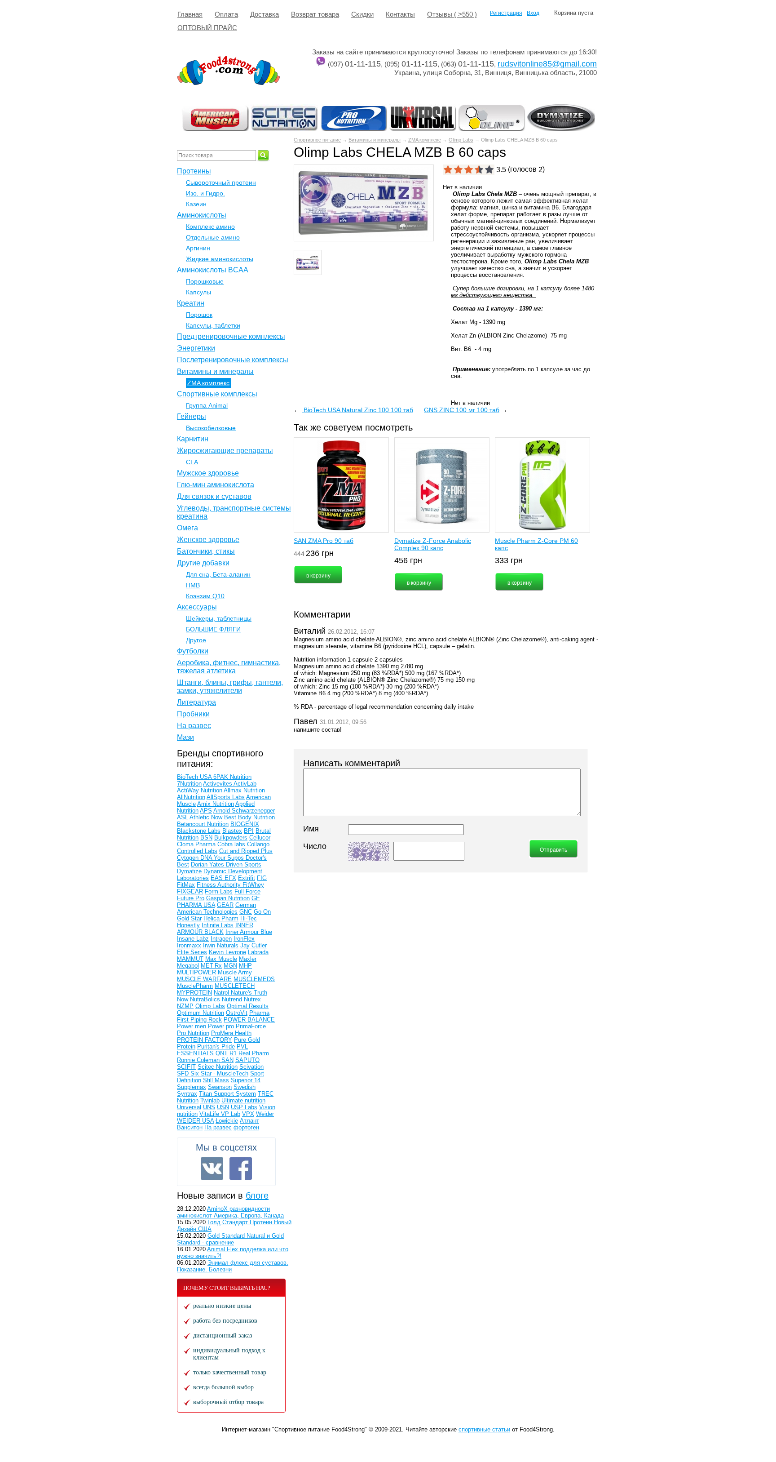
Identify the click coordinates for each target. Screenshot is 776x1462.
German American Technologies (216, 908)
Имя (311, 828)
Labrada (258, 952)
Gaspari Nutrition (228, 898)
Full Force (247, 891)
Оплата (226, 14)
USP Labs (244, 1107)
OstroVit (236, 1012)
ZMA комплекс (424, 139)
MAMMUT (190, 958)
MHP (245, 965)
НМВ (193, 585)
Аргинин (198, 248)
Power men (191, 1026)
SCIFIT (186, 1066)
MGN (230, 965)
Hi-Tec (248, 918)
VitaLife (210, 1114)
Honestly (188, 925)
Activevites (218, 783)
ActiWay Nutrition (200, 790)
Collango (258, 844)
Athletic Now (206, 817)
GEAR (225, 905)
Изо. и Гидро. (205, 193)
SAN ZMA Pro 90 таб (323, 540)
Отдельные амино (213, 237)
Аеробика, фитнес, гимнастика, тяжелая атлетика (229, 667)
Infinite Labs (218, 925)
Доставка (264, 14)
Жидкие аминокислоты (219, 258)
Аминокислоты (201, 215)
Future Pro (190, 898)
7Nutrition (189, 783)
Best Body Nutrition (249, 817)
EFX (230, 878)
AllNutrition (191, 797)
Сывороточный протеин (221, 182)
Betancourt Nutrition (203, 824)
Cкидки (362, 14)
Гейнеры (191, 416)
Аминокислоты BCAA (212, 270)
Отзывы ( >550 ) (452, 14)
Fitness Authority (219, 884)
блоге (257, 1195)
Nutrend (233, 999)
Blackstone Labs (198, 830)
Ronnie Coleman (199, 1060)
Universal (189, 1107)
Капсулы (198, 292)
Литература (196, 702)
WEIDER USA (195, 1120)
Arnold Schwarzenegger (244, 810)
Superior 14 (245, 1080)
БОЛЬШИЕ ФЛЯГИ (213, 629)
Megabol (188, 965)
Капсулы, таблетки (213, 325)
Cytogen (188, 857)
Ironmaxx (189, 945)
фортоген (246, 1127)
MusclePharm (195, 985)
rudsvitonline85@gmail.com (547, 63)
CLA (192, 462)
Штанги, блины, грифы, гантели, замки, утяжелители (230, 686)
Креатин (190, 303)
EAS (218, 878)
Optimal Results (248, 1006)
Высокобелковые (211, 427)
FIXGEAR (190, 891)
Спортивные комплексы (217, 394)
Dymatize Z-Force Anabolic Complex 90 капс (432, 544)
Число (314, 846)
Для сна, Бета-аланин (218, 574)
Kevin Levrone (227, 952)
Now (182, 999)
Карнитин (192, 439)
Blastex (232, 830)
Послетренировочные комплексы (232, 360)
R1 (233, 1053)
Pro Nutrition (193, 1033)
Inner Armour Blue (248, 932)
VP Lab (230, 1114)
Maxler (247, 958)
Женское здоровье (208, 539)
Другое (196, 640)
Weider (265, 1114)
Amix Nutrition (215, 803)
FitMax (186, 884)
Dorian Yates (208, 864)
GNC (245, 911)
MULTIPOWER (196, 972)
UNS (209, 1107)
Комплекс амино (210, 226)
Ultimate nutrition (243, 1100)
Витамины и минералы (374, 139)
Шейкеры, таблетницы (218, 618)
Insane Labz (193, 938)
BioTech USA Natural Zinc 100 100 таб (357, 409)
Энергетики (196, 348)
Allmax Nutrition (244, 790)
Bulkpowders (230, 837)
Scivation (251, 1066)
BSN (206, 837)
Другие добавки (203, 563)
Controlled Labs (197, 851)
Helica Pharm (220, 918)
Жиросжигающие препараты (225, 450)
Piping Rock (206, 1019)
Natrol (222, 992)
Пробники (193, 714)
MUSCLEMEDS (254, 979)
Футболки (192, 651)
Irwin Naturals (220, 945)
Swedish (245, 1087)
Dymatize (189, 871)
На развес (194, 725)
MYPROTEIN (194, 992)
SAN (227, 1060)
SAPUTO (247, 1060)
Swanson (220, 1087)
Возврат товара (315, 14)
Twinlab (210, 1100)
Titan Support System (227, 1093)
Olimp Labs (461, 139)
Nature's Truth (249, 992)
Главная (190, 14)
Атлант (249, 1120)
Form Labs (219, 891)
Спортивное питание (317, 139)
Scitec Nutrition (218, 1066)
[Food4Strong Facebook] (240, 1168)
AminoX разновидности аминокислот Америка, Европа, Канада (230, 1212)
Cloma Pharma (196, 844)
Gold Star (189, 918)
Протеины (194, 171)
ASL (182, 817)
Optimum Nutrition (200, 1012)
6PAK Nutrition (232, 776)
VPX (248, 1114)
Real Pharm (253, 1053)
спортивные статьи (484, 1429)
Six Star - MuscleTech (219, 1073)
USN (223, 1107)
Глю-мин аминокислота (215, 485)
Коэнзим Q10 (205, 596)
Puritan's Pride (216, 1046)
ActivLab (245, 783)
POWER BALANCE (249, 1019)
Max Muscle (221, 958)
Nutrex (252, 999)
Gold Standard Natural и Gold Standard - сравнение (230, 1239)
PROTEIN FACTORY (204, 1039)
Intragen (221, 938)
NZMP (185, 1006)
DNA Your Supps (223, 857)
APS (206, 810)
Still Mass (216, 1080)
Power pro (221, 1026)
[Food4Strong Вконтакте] (212, 1168)
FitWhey (253, 884)
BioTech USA (195, 776)
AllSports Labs (226, 797)
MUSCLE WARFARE (204, 979)
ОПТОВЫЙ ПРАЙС (207, 27)
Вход (533, 13)
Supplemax (191, 1087)
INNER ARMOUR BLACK (215, 928)
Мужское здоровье (208, 473)
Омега (187, 528)
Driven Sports (243, 864)
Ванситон (190, 1127)
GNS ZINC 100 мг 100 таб (461, 409)
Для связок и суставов (214, 496)
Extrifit (246, 878)
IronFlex (244, 938)
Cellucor (259, 837)
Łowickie (227, 1120)
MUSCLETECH (235, 985)
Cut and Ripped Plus (246, 851)
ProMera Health (231, 1033)
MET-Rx (211, 965)
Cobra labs (231, 844)
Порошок (199, 314)
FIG (262, 878)
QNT (222, 1053)
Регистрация (506, 13)
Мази (185, 737)
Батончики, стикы (206, 551)
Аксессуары (197, 607)
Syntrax (187, 1093)
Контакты (400, 14)
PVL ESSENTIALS (212, 1050)
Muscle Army (235, 972)
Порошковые (205, 281)
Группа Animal (207, 405)
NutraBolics (205, 999)
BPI (249, 830)
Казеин (196, 204)
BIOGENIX (244, 824)
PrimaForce (251, 1026)
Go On (262, 911)
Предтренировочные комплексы (231, 336)
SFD (183, 1073)
